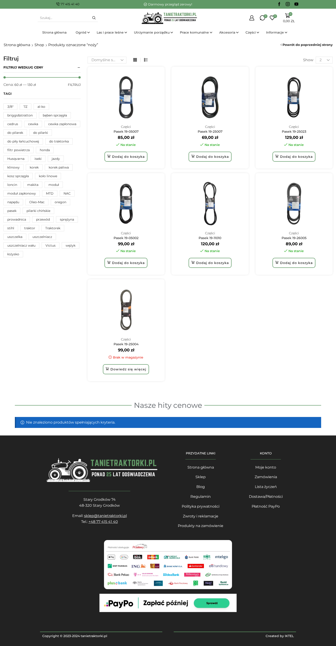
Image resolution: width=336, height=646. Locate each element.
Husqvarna (15, 159)
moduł (53, 185)
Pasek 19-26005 (294, 238)
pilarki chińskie (38, 211)
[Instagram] (288, 4)
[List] (146, 60)
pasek (11, 211)
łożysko (13, 254)
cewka (33, 124)
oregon (60, 202)
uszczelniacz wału (21, 245)
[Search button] (94, 18)
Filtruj (74, 85)
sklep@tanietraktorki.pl (105, 516)
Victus (50, 245)
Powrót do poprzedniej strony (308, 45)
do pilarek (15, 133)
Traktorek (52, 228)
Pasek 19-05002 (126, 238)
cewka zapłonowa (62, 124)
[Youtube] (296, 4)
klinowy (13, 167)
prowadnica (16, 219)
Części (126, 127)
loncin (12, 185)
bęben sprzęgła (55, 115)
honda (45, 150)
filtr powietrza (18, 150)
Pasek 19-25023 (294, 131)
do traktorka (59, 141)
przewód (43, 219)
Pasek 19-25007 (210, 131)
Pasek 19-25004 (126, 344)
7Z (25, 107)
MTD (49, 193)
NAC (67, 193)
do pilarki (40, 133)
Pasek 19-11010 (210, 238)
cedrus (12, 124)
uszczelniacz (42, 237)
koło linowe (48, 176)
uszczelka (14, 237)
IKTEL (289, 636)
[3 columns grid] (135, 60)
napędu (13, 202)
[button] (125, 157)
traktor (29, 228)
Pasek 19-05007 (126, 131)
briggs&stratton (20, 115)
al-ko (41, 107)
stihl (10, 228)
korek (34, 167)
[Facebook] (279, 4)
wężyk (70, 245)
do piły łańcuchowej (23, 141)
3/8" (10, 107)
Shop (39, 45)
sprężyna (67, 219)
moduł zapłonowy (21, 193)
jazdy (56, 159)
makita (32, 185)
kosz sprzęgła (18, 176)
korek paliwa (59, 167)
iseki (38, 159)
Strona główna (17, 45)
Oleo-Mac (37, 202)
